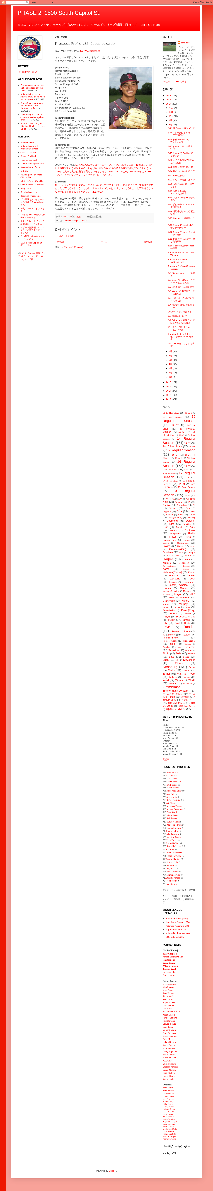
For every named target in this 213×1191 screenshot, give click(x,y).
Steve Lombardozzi (171, 1011)
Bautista (167, 505)
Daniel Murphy (169, 1069)
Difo (171, 523)
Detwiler (190, 520)
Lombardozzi (189, 582)
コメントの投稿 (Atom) (72, 247)
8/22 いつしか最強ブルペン (181, 179)
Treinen (186, 670)
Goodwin (168, 552)
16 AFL (178, 458)
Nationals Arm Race (30, 167)
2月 (171, 372)
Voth (192, 673)
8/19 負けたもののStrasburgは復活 (177, 192)
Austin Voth (171, 797)
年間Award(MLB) (175, 709)
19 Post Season (186, 487)
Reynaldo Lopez (174, 846)
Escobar (173, 530)
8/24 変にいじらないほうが (181, 171)
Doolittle (187, 524)
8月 (171, 124)
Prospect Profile (79, 221)
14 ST (187, 443)
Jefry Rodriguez (174, 791)
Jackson (167, 563)
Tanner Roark (169, 1075)
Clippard (167, 511)
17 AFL (186, 469)
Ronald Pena (171, 775)
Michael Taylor (173, 874)
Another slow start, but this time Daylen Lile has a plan (32, 126)
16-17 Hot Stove (171, 469)
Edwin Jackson (169, 1057)
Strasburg (170, 667)
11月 (171, 112)
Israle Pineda (172, 772)
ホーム (104, 242)
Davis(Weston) (175, 517)
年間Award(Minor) (187, 706)
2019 (169, 95)
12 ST (175, 425)
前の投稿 (148, 242)
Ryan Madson (169, 1072)
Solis (178, 653)
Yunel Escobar (170, 1036)
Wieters (172, 683)
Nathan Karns (169, 1109)
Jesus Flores (168, 990)
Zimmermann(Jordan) (175, 690)
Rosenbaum (189, 641)
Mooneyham (169, 601)
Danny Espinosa (170, 1051)
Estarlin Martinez (173, 859)
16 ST (187, 466)
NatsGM (24, 171)
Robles (186, 634)
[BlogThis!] (91, 216)
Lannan (191, 575)
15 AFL (192, 447)
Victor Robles (173, 788)
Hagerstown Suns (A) (175, 929)
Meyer (178, 594)
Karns (166, 568)
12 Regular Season (179, 419)
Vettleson (181, 674)
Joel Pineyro (168, 1099)
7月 (171, 351)
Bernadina (182, 505)
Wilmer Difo (172, 862)
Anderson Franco (174, 806)
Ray (165, 622)
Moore (185, 600)
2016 (169, 382)
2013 (169, 395)
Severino (173, 650)
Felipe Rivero (173, 871)
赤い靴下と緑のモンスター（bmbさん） (32, 237)
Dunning (180, 527)
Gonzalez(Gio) (177, 549)
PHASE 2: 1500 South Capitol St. (59, 13)
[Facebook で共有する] (97, 216)
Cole (179, 511)
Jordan (186, 566)
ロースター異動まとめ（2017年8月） (179, 134)
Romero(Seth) (170, 641)
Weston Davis (174, 837)
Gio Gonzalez (169, 972)
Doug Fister (168, 1026)
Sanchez (167, 647)
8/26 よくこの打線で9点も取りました (181, 161)
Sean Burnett (168, 993)
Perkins (173, 613)
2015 (169, 386)
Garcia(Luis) (183, 543)
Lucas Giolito (172, 843)
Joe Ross (170, 865)
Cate (188, 508)
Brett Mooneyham (174, 852)
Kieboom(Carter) (172, 572)
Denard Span (169, 1030)
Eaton (192, 527)
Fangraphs (25, 188)
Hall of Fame (173, 556)
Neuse (166, 607)
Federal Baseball (28, 160)
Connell (192, 511)
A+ (167, 499)
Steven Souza (169, 1024)
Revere (175, 631)
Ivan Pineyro (171, 883)
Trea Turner (172, 840)
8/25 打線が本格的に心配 (180, 167)
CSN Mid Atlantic (28, 152)
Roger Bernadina (170, 1002)
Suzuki (192, 667)
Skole (166, 653)
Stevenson (189, 659)
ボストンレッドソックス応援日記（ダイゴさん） (32, 222)
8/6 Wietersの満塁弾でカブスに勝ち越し (181, 292)
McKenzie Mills (174, 825)
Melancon (187, 591)
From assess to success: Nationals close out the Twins (32, 88)
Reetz (187, 623)
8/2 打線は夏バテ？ (177, 316)
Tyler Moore (168, 1039)
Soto (171, 656)
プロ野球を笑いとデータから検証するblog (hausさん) (32, 202)
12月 (171, 107)
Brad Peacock (169, 1090)
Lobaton (173, 582)
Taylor (171, 670)
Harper (168, 559)
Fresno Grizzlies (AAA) (176, 918)
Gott (181, 552)
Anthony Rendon (172, 878)
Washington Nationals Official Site (31, 176)
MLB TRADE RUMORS (31, 181)
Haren (188, 555)
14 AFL (182, 435)
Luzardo (67, 221)
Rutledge (187, 644)
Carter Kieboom (174, 781)
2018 (169, 99)
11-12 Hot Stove (171, 413)
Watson (179, 680)
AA (173, 499)
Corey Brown (168, 1106)
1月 (171, 377)
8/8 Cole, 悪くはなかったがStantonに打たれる (181, 281)
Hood (187, 559)
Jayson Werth (170, 969)
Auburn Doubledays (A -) (177, 933)
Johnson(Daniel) (170, 566)
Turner (166, 673)
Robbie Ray (171, 880)
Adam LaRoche (169, 1014)
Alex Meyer (168, 1087)
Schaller (178, 647)
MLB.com (184, 597)
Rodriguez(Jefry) (171, 637)
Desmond (172, 520)
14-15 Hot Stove (172, 446)
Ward (166, 680)
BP (194, 505)
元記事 (166, 759)
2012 (169, 399)
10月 (171, 116)
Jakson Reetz (172, 815)
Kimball (191, 572)
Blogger (112, 1171)
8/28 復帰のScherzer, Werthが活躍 (178, 140)
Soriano (191, 653)
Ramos (186, 619)
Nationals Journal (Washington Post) (29, 147)
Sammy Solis (168, 1078)
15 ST (175, 455)
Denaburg (191, 518)
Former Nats (169, 540)
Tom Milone (168, 1093)
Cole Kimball (168, 1096)
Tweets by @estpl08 (28, 72)
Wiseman (187, 684)
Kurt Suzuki (168, 999)
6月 (171, 355)
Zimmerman (172, 687)
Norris (177, 607)
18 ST (182, 484)
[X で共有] (94, 216)
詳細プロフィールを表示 (175, 81)
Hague (192, 552)
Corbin (169, 514)
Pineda (187, 613)
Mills (171, 597)
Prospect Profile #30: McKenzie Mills (178, 260)
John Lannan (168, 987)
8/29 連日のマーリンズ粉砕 (181, 128)
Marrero (184, 588)
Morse (166, 604)
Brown (172, 508)
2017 (169, 104)
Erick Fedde (172, 784)
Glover (180, 546)
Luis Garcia (172, 778)
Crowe (192, 514)
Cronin (181, 515)
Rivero (187, 631)
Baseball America (28, 192)
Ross (172, 643)
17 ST (187, 477)
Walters (173, 677)
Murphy (183, 604)
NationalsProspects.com (32, 163)
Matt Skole (170, 803)
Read (177, 623)
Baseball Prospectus (30, 196)
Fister (172, 536)
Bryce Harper (169, 975)
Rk (164, 635)
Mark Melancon (170, 1048)
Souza (186, 657)
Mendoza (166, 595)
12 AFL (188, 413)
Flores (188, 537)
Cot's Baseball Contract (32, 184)
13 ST (182, 431)
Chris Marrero (169, 1005)
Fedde (191, 533)
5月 (171, 360)
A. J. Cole (169, 849)
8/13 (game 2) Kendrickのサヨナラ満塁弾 (181, 226)
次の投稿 (60, 242)
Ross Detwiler (169, 1020)
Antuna (178, 502)
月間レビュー (188, 700)
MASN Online (27, 142)
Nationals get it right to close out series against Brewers (32, 117)
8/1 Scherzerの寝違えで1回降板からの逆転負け (181, 321)
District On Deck (28, 156)
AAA (180, 499)
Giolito (166, 546)
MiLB (192, 594)
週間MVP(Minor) (176, 703)
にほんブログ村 (25, 259)
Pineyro (166, 616)
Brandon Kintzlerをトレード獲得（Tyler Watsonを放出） (181, 336)
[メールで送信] (88, 216)
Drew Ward (172, 812)
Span (166, 659)
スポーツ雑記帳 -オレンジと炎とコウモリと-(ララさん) (32, 230)
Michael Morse (169, 984)
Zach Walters (168, 1111)
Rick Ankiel (168, 996)
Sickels (188, 650)
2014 (169, 391)
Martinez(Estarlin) (171, 591)
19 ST (187, 495)
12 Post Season (172, 417)
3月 (171, 368)
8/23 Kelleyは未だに (178, 175)
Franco (186, 540)
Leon (192, 578)
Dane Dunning (169, 1124)
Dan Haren (167, 1008)
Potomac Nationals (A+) (177, 926)
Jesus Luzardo (174, 828)
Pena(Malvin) (168, 610)
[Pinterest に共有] (100, 216)
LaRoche (175, 578)
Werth (191, 680)
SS (177, 660)
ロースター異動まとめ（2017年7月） (179, 328)
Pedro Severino (174, 855)
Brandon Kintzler (170, 1066)
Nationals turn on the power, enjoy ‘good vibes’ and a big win (32, 97)
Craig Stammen (169, 1033)
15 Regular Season (180, 450)
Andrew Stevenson (174, 809)
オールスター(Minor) (173, 694)
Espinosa (190, 530)
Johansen (184, 563)
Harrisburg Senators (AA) (177, 922)
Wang (187, 677)
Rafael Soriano (170, 1017)
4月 (171, 364)
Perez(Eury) (188, 610)
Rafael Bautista (173, 800)
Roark (171, 634)
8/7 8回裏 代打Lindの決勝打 (181, 287)
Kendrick (186, 569)
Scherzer (190, 647)
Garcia (166, 543)
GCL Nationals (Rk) (174, 937)
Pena (187, 607)
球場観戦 (185, 697)
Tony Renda (168, 1114)
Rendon (189, 627)
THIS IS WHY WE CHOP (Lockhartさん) (32, 216)
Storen (179, 663)
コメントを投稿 (66, 235)
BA (189, 502)
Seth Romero (172, 818)
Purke (171, 619)
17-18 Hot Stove (170, 481)
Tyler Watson (173, 821)
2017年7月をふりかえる (180, 311)
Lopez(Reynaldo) (179, 585)
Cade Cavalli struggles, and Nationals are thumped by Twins (31, 106)
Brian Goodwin (172, 831)
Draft (165, 527)
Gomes (192, 546)
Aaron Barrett (169, 1045)
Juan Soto (171, 793)
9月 (171, 120)
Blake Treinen (169, 1054)
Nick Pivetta (168, 1116)
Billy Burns (168, 1104)
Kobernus (173, 575)
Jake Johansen (173, 834)
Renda (166, 627)
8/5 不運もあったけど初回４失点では (181, 299)
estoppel (185, 42)
